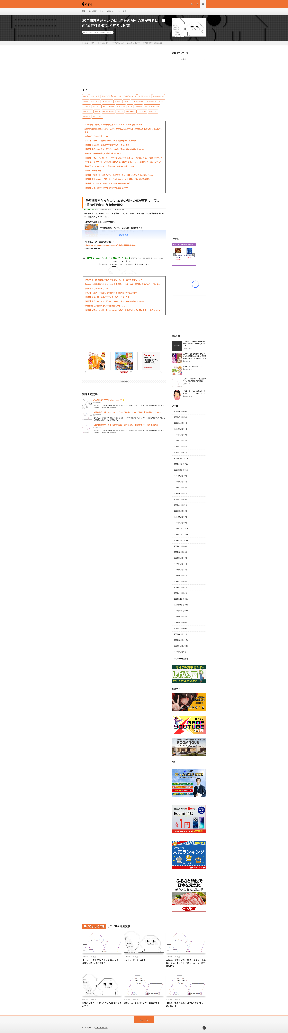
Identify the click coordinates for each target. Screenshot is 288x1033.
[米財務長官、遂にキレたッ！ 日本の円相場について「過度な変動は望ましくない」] (87, 416)
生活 (118, 11)
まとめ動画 (93, 11)
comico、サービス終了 (93, 171)
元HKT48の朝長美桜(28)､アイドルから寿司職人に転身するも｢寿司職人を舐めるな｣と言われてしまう (123, 130)
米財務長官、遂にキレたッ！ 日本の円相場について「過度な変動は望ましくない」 (127, 412)
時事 (97, 111)
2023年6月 (178, 634)
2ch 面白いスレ (144, 96)
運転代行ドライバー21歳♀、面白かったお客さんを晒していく (109, 166)
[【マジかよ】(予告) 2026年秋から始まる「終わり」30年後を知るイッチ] (177, 346)
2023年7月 (178, 628)
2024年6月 (178, 564)
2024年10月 (178, 540)
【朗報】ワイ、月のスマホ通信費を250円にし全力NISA (106, 188)
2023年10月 (178, 611)
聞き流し (153, 111)
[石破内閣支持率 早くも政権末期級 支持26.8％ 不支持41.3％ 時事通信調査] (87, 429)
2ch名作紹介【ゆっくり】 (111, 96)
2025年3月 (178, 511)
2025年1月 (178, 523)
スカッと (121, 106)
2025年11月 (178, 464)
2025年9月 (178, 476)
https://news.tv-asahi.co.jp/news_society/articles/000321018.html (110, 245)
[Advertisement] (124, 68)
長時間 (86, 116)
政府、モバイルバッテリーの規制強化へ (143, 1003)
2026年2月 (178, 446)
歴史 (120, 111)
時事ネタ (110, 11)
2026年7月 (178, 417)
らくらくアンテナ (101, 1028)
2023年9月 (178, 617)
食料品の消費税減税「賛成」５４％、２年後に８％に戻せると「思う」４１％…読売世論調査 (186, 963)
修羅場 (138, 106)
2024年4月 (178, 575)
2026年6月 (178, 423)
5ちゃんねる (107, 101)
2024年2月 (178, 587)
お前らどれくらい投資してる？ (97, 136)
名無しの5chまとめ (152, 106)
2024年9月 (178, 546)
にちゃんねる (137, 101)
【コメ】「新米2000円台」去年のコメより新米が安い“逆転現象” (110, 141)
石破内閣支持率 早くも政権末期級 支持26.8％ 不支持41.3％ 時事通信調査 (125, 425)
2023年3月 (178, 652)
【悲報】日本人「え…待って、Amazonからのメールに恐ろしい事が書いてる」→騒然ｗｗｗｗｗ (123, 158)
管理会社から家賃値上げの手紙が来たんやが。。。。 (106, 153)
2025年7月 (178, 487)
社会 (124, 11)
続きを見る (123, 235)
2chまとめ (95, 96)
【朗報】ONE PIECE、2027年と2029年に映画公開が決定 (107, 183)
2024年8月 (178, 552)
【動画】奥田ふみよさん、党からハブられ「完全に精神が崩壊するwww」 (114, 149)
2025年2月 (178, 517)
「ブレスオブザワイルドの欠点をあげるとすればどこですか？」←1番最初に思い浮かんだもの (122, 162)
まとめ (86, 106)
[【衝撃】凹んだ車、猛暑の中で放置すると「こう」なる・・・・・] (177, 395)
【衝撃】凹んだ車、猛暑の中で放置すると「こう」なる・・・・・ (111, 145)
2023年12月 (178, 599)
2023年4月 (178, 646)
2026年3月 (178, 441)
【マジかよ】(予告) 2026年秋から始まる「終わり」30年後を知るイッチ (113, 125)
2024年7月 (178, 558)
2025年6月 (178, 493)
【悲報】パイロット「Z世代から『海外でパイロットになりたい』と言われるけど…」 (119, 175)
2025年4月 (178, 505)
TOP (83, 11)
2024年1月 (178, 593)
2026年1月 (178, 452)
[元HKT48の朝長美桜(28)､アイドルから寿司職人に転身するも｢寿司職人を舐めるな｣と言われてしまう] (177, 358)
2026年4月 (178, 435)
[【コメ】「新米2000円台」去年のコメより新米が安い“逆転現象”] (177, 383)
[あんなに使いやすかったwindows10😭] (87, 404)
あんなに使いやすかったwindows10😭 (109, 400)
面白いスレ (97, 116)
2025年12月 (178, 458)
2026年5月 (178, 429)
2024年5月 (178, 570)
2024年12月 (178, 529)
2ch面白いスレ (130, 96)
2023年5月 (178, 640)
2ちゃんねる (158, 96)
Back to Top (144, 1020)
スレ (130, 106)
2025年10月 (178, 470)
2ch (85, 96)
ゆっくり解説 (108, 106)
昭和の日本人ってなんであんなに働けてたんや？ (102, 1004)
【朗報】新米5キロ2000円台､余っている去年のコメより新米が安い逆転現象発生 (117, 179)
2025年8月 (178, 482)
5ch (85, 101)
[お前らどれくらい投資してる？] (177, 370)
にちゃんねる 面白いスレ (154, 101)
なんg (118, 101)
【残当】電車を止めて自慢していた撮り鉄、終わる (185, 1004)
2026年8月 (178, 411)
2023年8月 (178, 622)
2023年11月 (178, 605)
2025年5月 (178, 499)
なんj (126, 101)
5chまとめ (95, 101)
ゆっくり (96, 106)
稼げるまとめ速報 (99, 32)
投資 (101, 11)
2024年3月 (178, 581)
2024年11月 (178, 534)
